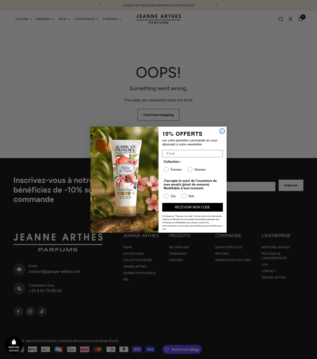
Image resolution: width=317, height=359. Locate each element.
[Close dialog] (222, 131)
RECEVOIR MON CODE (192, 207)
